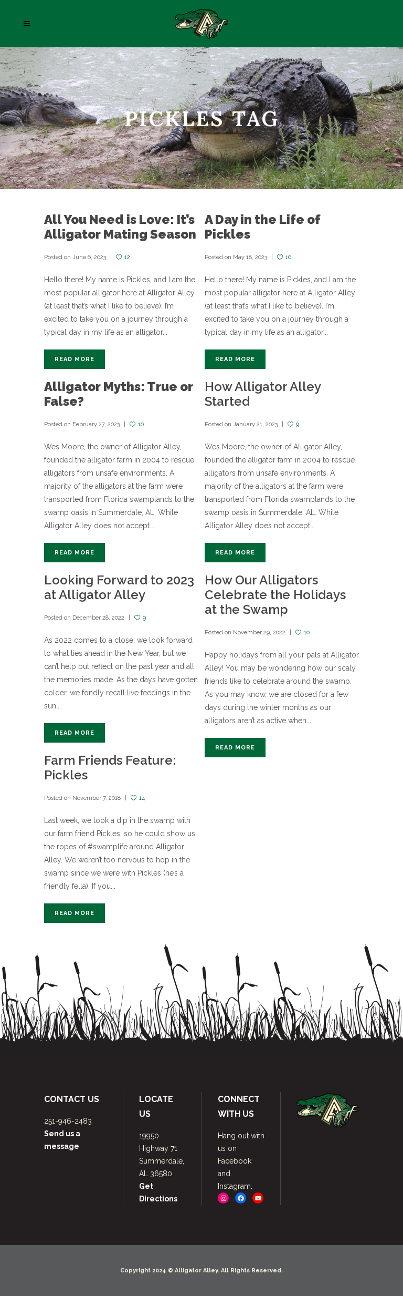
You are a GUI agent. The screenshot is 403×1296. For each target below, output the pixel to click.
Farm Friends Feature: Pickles (110, 768)
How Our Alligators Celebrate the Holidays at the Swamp (275, 594)
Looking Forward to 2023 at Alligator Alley (119, 587)
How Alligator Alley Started (263, 394)
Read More (74, 359)
